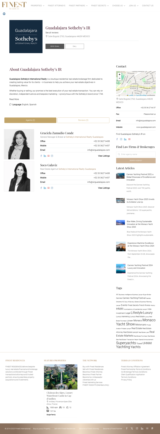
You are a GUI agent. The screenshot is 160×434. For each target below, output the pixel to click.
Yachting (123, 347)
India (149, 309)
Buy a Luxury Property (41, 429)
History (153, 305)
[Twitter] (132, 428)
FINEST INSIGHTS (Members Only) (96, 385)
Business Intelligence (125, 294)
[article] (61, 391)
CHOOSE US (117, 6)
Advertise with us (89, 380)
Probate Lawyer (126, 328)
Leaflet (130, 95)
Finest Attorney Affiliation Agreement (135, 367)
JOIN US (132, 6)
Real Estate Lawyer (130, 332)
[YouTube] (49, 156)
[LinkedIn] (46, 156)
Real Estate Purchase (140, 336)
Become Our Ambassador (92, 377)
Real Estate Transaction (126, 339)
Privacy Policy (126, 380)
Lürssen (130, 321)
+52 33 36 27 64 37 (148, 108)
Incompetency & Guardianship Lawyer (135, 309)
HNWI (119, 308)
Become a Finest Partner (92, 375)
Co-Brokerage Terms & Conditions (134, 372)
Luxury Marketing (123, 317)
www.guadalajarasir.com (146, 127)
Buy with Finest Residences (93, 367)
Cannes (119, 298)
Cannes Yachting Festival (134, 298)
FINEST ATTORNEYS (56, 6)
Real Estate (137, 328)
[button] (119, 74)
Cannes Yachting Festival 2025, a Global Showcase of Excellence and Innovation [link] (140, 177)
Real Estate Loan (144, 332)
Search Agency (136, 160)
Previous (48, 380)
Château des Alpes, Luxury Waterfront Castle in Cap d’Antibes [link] (60, 395)
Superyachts (126, 343)
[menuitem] (4, 14)
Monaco (138, 320)
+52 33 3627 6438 (102, 141)
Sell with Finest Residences (93, 369)
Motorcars (140, 324)
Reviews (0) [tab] (83, 120)
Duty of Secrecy (129, 302)
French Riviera (144, 305)
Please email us (150, 114)
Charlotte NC (120, 302)
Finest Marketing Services (92, 382)
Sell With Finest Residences (64, 429)
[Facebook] (42, 156)
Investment (120, 313)
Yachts (135, 347)
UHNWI (147, 343)
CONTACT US (147, 6)
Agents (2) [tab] (30, 120)
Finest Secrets (133, 305)
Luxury (147, 313)
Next (73, 380)
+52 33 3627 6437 (102, 145)
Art (117, 294)
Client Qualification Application (133, 375)
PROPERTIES (36, 6)
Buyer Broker (147, 294)
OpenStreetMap (141, 95)
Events (124, 305)
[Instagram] (52, 156)
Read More (14, 99)
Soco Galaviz (48, 165)
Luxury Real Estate (137, 317)
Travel (139, 343)
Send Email (54, 46)
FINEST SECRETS (98, 6)
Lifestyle (137, 313)
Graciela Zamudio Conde (57, 133)
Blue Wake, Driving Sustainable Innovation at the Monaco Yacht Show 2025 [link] (140, 224)
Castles (148, 298)
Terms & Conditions (128, 377)
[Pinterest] (152, 428)
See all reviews (52, 32)
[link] (120, 175)
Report (136, 339)
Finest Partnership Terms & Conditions (136, 369)
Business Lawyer (137, 294)
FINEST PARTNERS (77, 6)
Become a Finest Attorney (92, 372)
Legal (127, 313)
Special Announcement (146, 339)
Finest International (22, 429)
